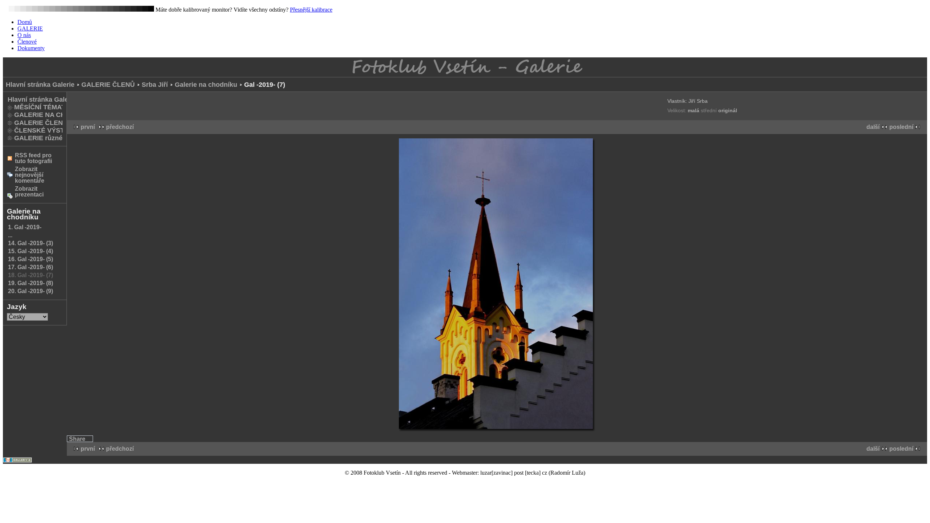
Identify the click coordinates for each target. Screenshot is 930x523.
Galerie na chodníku (206, 84)
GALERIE (30, 28)
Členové (27, 41)
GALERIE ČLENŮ (108, 84)
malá (694, 110)
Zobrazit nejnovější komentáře (29, 175)
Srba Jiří (155, 84)
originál (727, 110)
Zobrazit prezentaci (29, 192)
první (88, 127)
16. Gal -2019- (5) (30, 259)
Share (77, 439)
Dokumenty (31, 48)
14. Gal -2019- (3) (30, 243)
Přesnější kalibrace (311, 10)
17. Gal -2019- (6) (30, 267)
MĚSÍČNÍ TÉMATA (42, 107)
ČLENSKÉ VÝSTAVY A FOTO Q (62, 130)
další (873, 127)
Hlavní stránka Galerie (40, 84)
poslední (901, 127)
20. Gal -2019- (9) (30, 291)
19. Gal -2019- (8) (30, 283)
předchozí (120, 127)
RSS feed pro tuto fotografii (33, 158)
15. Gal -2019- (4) (30, 251)
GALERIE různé (38, 138)
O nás (24, 35)
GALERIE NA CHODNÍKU (52, 114)
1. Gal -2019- (24, 227)
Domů (24, 22)
